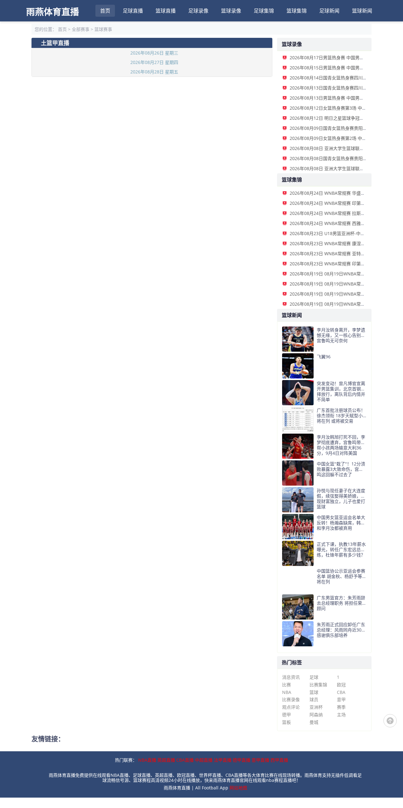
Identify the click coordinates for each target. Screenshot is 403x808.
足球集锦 (264, 10)
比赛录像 (291, 699)
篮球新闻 (362, 10)
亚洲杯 (316, 707)
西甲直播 (279, 760)
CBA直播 (185, 760)
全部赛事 (80, 29)
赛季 (341, 707)
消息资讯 (291, 677)
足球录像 (198, 10)
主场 (341, 715)
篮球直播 (166, 10)
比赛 (286, 685)
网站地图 (238, 788)
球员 (313, 699)
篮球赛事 (103, 29)
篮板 (286, 722)
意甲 (341, 699)
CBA (341, 692)
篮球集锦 (297, 10)
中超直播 (204, 760)
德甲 (286, 715)
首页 (105, 10)
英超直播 (166, 760)
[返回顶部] (390, 720)
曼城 (313, 722)
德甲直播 (241, 760)
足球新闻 (329, 10)
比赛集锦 (318, 685)
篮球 (313, 692)
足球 (313, 677)
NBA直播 (147, 760)
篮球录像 (231, 10)
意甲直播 (260, 760)
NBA (286, 692)
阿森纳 (316, 715)
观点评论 (291, 707)
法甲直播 (222, 760)
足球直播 (133, 10)
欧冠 (341, 685)
